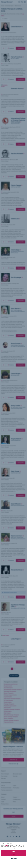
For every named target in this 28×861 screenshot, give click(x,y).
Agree (13, 851)
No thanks (13, 854)
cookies (6, 845)
